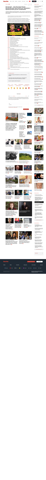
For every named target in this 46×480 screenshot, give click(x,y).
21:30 (8, 49)
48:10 (8, 62)
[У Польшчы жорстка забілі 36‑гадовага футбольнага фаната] (12, 157)
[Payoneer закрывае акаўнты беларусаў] (10, 144)
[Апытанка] (42, 253)
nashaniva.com (4, 271)
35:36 (8, 54)
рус (40, 1)
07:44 (8, 40)
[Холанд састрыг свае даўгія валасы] (38, 121)
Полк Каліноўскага (26, 85)
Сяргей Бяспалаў (27, 84)
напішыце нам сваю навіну (31, 261)
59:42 (8, 65)
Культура (27, 1)
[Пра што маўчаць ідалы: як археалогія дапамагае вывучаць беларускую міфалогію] (25, 157)
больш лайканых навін (39, 249)
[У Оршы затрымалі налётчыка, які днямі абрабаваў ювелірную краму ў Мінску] (38, 177)
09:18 (8, 41)
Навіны (11, 1)
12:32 (8, 43)
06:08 (8, 39)
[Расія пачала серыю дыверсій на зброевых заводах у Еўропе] (19, 169)
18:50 (8, 46)
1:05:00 (9, 66)
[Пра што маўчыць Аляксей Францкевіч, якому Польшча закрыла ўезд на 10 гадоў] (25, 181)
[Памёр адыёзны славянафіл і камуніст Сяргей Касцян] (38, 187)
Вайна (13, 1)
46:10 (8, 60)
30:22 (8, 52)
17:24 (8, 45)
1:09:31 (9, 69)
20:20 (8, 48)
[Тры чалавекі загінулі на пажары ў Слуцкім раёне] (38, 168)
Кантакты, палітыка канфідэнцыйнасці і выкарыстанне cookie (37, 271)
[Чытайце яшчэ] (28, 73)
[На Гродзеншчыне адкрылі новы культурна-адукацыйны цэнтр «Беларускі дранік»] (38, 139)
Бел (38, 1)
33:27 (8, 53)
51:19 (8, 63)
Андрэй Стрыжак (21, 84)
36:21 (8, 55)
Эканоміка (16, 1)
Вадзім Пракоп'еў (11, 85)
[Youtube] (29, 1)
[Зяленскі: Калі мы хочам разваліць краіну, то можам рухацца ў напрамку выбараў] (38, 149)
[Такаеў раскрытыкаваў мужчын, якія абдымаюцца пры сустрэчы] (19, 195)
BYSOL (9, 84)
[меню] (42, 1)
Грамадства (19, 1)
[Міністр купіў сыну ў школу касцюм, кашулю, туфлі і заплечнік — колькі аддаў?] (10, 195)
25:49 (8, 50)
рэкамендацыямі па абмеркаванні (13, 107)
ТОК (12, 84)
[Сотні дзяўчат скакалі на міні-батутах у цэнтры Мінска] (10, 169)
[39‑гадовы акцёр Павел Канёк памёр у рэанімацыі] (25, 209)
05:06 (8, 38)
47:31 (8, 61)
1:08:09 (9, 67)
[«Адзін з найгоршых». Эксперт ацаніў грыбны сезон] (38, 112)
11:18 (8, 42)
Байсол (15, 84)
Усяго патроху (23, 1)
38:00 (8, 56)
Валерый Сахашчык (18, 85)
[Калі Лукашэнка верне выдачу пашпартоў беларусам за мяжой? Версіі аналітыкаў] (28, 169)
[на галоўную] (5, 1)
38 (11, 244)
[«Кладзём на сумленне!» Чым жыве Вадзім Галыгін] (25, 122)
